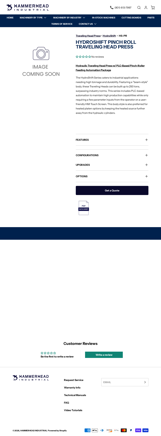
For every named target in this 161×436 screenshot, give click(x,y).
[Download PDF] (112, 208)
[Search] (137, 7)
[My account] (144, 7)
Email (107, 382)
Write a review (104, 354)
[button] (83, 56)
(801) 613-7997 (122, 7)
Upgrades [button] (83, 164)
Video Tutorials (73, 410)
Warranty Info (72, 387)
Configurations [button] (87, 155)
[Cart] (151, 7)
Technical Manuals (75, 395)
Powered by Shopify (57, 430)
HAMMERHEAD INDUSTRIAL (33, 430)
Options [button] (81, 176)
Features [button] (82, 139)
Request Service (73, 380)
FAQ (66, 402)
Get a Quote (112, 190)
